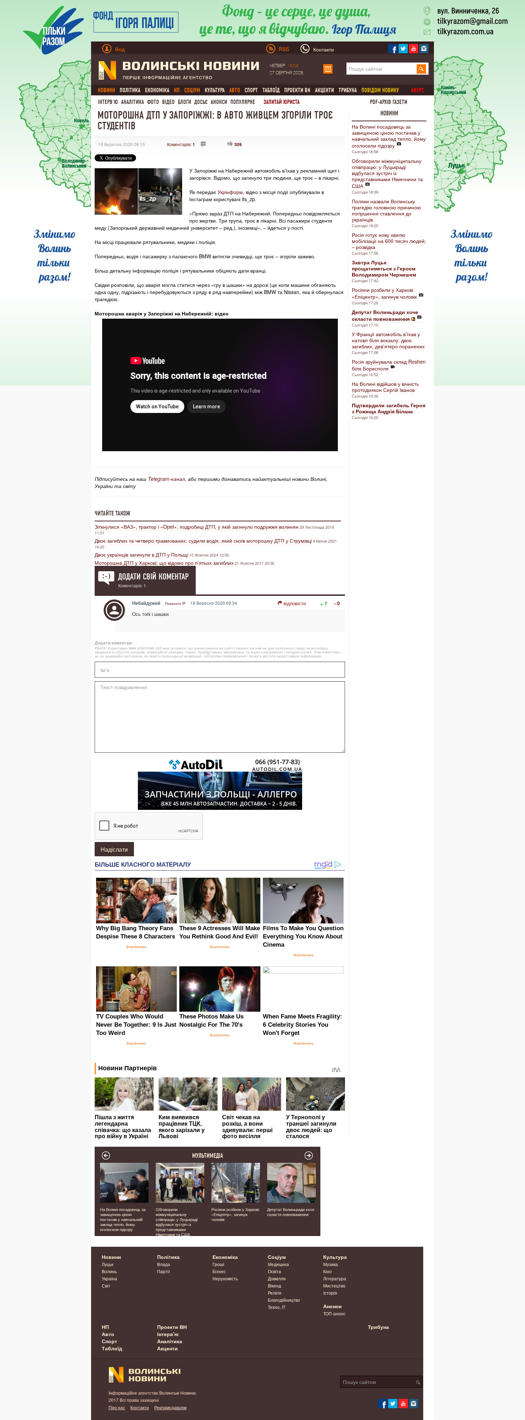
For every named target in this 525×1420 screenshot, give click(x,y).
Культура (215, 90)
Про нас (117, 1407)
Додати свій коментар (153, 577)
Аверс (417, 90)
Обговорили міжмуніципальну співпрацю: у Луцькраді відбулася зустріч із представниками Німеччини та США (387, 173)
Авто (108, 1333)
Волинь (109, 1271)
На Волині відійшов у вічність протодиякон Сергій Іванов (385, 386)
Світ (106, 1285)
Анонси (219, 102)
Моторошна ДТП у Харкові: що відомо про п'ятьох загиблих (164, 562)
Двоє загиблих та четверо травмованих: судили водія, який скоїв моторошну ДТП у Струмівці (203, 540)
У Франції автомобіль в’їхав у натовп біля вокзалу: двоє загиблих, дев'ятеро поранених (388, 340)
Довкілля (277, 1278)
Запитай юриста (282, 102)
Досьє (201, 102)
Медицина (278, 1264)
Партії (163, 1271)
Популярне (242, 102)
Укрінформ (229, 191)
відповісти (295, 603)
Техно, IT (276, 1307)
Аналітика (132, 102)
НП (105, 1326)
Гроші (218, 1264)
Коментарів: (181, 144)
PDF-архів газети (388, 102)
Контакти (139, 1407)
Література (334, 1278)
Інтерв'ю (108, 102)
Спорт (251, 90)
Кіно (327, 1271)
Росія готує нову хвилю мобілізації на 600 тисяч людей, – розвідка (389, 240)
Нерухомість (225, 1278)
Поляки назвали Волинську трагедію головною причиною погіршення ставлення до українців (386, 210)
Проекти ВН (297, 90)
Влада (163, 1264)
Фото (153, 102)
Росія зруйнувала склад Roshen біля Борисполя (389, 365)
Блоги (184, 102)
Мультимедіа (207, 1156)
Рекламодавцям (170, 1407)
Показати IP (175, 603)
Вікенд (274, 1285)
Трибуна (348, 90)
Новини (389, 113)
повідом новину (380, 90)
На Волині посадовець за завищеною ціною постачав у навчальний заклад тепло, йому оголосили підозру (389, 136)
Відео (168, 102)
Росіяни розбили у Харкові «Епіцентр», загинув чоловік (384, 293)
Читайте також (112, 513)
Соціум (277, 1256)
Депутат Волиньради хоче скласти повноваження (290, 1211)
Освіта (274, 1271)
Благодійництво (284, 1300)
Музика (330, 1264)
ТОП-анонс (334, 1313)
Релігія (274, 1293)
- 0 (337, 603)
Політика (130, 90)
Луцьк (107, 1264)
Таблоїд (271, 90)
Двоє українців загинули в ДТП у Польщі (141, 554)
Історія (330, 1293)
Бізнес (219, 1271)
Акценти (324, 90)
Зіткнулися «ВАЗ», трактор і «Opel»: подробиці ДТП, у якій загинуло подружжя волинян (197, 526)
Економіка (157, 90)
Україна (109, 1278)
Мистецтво (334, 1285)
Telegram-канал (166, 478)
